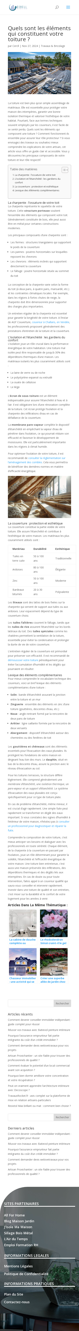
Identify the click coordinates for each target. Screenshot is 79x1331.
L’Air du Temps (16, 1239)
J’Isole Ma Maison (18, 1227)
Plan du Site (13, 1294)
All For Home (14, 1215)
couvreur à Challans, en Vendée (50, 322)
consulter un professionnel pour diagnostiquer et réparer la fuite (38, 826)
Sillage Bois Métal (18, 1233)
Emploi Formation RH (21, 1245)
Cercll (15, 46)
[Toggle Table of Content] (63, 170)
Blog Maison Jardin (19, 1221)
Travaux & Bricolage (53, 46)
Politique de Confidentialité (26, 1274)
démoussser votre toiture (23, 660)
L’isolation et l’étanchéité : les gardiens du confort (37, 180)
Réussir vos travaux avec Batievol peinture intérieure (39, 1030)
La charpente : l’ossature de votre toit (35, 175)
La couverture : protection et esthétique (36, 186)
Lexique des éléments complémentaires (37, 190)
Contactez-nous (17, 1302)
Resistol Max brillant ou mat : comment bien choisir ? (39, 1106)
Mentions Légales (18, 1266)
